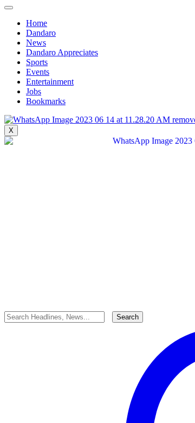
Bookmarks (46, 101)
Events (37, 71)
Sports (37, 62)
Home (36, 23)
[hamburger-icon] (8, 7)
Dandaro (41, 32)
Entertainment (50, 81)
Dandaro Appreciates (62, 52)
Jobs (33, 91)
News (36, 42)
